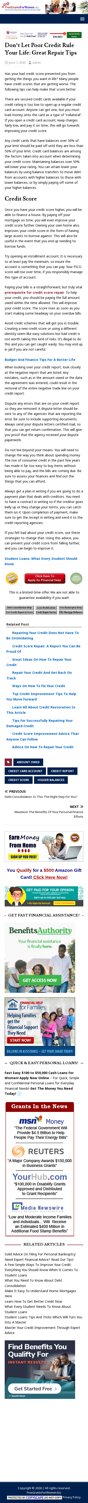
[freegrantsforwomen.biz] (44, 11)
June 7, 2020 (17, 62)
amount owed (28, 762)
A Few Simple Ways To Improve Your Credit (38, 1264)
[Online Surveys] (44, 904)
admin (36, 62)
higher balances (51, 780)
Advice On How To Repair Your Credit (43, 747)
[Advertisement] (44, 1438)
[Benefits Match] (40, 1396)
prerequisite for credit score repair (34, 292)
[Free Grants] (40, 1053)
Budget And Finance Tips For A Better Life (40, 359)
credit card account (25, 771)
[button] (81, 18)
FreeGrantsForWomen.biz (44, 1493)
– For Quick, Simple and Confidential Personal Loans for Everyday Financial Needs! (42, 1083)
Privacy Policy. (72, 1497)
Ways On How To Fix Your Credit (38, 686)
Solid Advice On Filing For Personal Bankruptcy (40, 1254)
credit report (62, 771)
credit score (18, 780)
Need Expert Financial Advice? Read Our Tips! (39, 1259)
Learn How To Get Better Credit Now (33, 1301)
